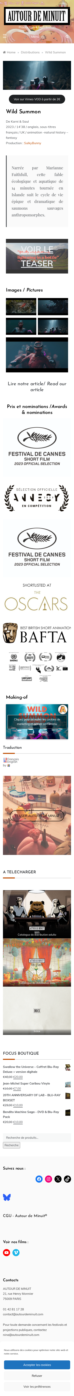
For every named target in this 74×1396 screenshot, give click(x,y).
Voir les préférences (37, 1386)
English (12, 762)
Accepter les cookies (37, 1365)
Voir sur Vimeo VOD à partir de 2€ (37, 99)
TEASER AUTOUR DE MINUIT (37, 816)
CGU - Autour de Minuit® (25, 1216)
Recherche (12, 1145)
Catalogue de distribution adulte (37, 934)
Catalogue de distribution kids (37, 982)
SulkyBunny (32, 143)
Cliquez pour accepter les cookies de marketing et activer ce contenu (37, 722)
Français (13, 759)
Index (37, 1031)
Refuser (37, 1376)
